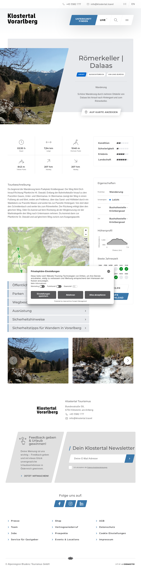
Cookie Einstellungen (112, 533)
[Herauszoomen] (86, 234)
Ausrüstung (22, 311)
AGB (101, 521)
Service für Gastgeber (24, 539)
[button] (115, 20)
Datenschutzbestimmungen (97, 467)
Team (14, 527)
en (133, 4)
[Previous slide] (13, 360)
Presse (15, 521)
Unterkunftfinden (83, 20)
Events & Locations (67, 539)
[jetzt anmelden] (129, 458)
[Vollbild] (86, 239)
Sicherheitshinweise (28, 319)
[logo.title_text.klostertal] (22, 19)
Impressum (106, 539)
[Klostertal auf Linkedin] (81, 503)
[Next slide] (128, 360)
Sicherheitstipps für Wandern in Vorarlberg (46, 328)
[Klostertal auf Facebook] (59, 503)
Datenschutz (107, 527)
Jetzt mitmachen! (36, 476)
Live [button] (102, 20)
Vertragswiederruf (66, 527)
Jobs (14, 533)
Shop (58, 521)
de (125, 4)
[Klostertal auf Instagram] (70, 503)
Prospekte (61, 533)
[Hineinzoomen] (86, 230)
